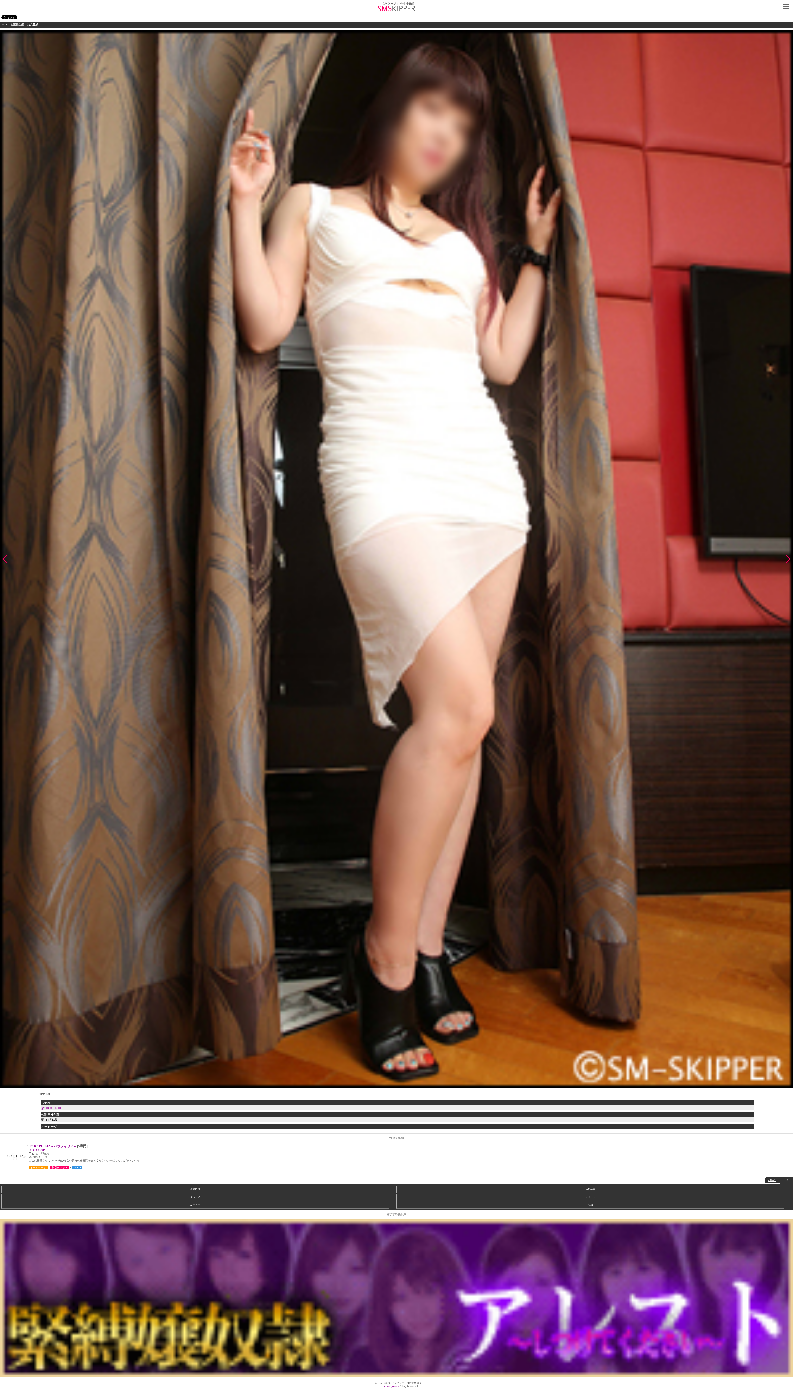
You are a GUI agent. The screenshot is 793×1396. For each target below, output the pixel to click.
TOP (4, 24)
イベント (590, 1197)
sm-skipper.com (391, 1386)
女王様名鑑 (17, 24)
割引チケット (60, 1167)
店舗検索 (590, 1189)
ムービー (195, 1204)
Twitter (77, 1167)
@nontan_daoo (51, 1108)
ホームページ (38, 1167)
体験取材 (195, 1189)
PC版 (590, 1204)
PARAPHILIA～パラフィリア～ (53, 1146)
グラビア (195, 1197)
